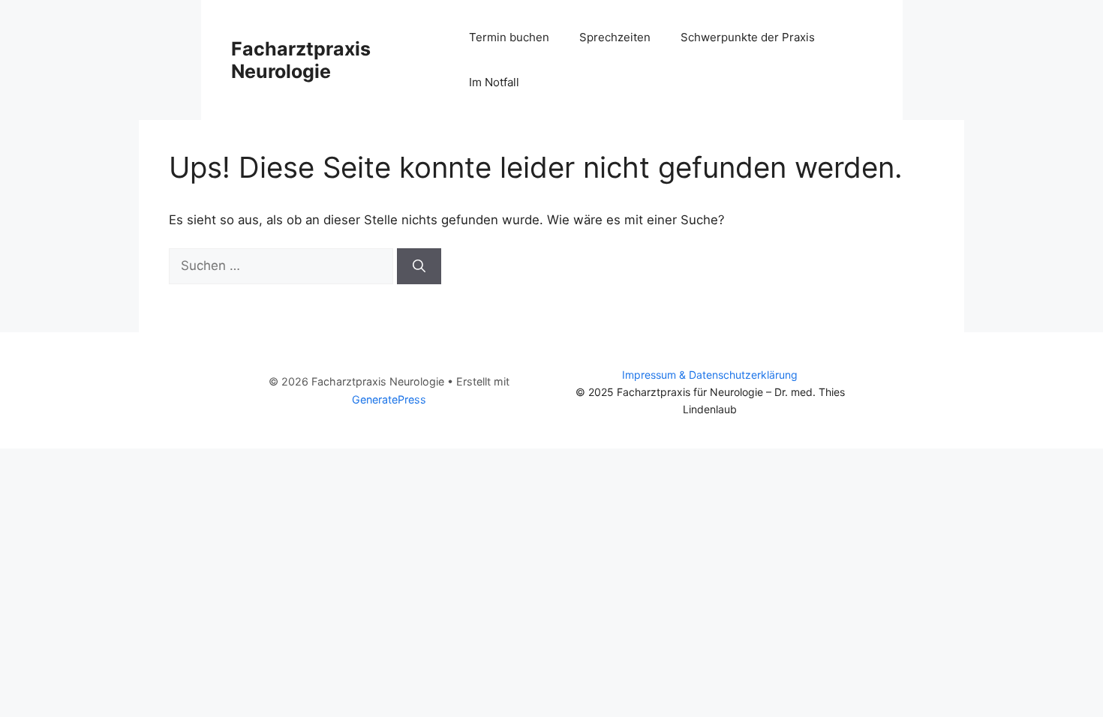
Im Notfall (494, 82)
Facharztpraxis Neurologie (301, 60)
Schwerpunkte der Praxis (748, 37)
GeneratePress (389, 399)
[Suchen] (419, 266)
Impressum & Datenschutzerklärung (710, 374)
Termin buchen (509, 37)
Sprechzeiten (615, 37)
